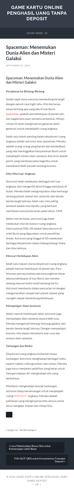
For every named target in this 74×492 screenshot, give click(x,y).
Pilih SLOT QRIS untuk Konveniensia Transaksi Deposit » (39, 460)
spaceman (12, 113)
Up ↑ (38, 484)
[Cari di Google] (9, 415)
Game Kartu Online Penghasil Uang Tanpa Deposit (37, 12)
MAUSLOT (20, 395)
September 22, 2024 (18, 65)
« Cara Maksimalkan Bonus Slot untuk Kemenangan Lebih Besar (29, 447)
